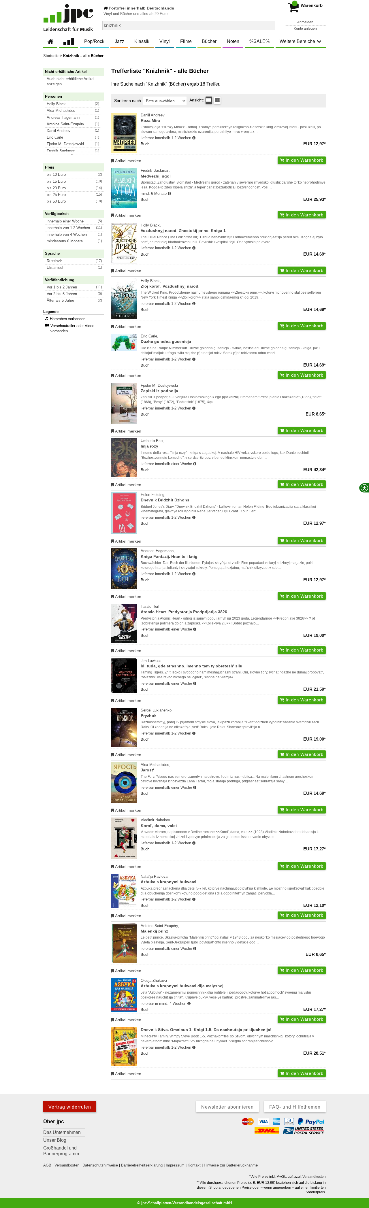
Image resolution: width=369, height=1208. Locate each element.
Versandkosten (66, 1165)
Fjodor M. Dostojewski (159, 388)
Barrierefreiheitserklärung (142, 1165)
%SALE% (259, 41)
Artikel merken (127, 160)
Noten (233, 41)
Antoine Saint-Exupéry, (160, 928)
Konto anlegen (305, 29)
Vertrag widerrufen (69, 1107)
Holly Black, (183, 228)
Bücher (209, 41)
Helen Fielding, (165, 497)
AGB (47, 1165)
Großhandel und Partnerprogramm (61, 1150)
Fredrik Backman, (156, 173)
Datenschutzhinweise (100, 1165)
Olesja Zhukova (182, 983)
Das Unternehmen (62, 1132)
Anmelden (305, 22)
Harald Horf (184, 609)
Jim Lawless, (191, 663)
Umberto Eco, (152, 443)
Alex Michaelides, (155, 767)
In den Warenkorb (303, 160)
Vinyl (164, 41)
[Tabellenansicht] (209, 100)
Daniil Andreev (153, 118)
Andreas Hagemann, (170, 553)
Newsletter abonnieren (227, 1107)
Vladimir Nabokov (159, 823)
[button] (76, 81)
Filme (186, 41)
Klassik (141, 41)
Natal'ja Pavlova (168, 879)
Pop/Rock (94, 41)
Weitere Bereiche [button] (297, 41)
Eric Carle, (166, 339)
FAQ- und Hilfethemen (295, 1107)
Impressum (175, 1165)
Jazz (119, 41)
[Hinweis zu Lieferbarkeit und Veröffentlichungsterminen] (193, 138)
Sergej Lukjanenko (156, 713)
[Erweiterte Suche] (270, 25)
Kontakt (194, 1165)
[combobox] (188, 25)
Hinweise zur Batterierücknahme (231, 1165)
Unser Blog (54, 1140)
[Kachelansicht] (217, 100)
